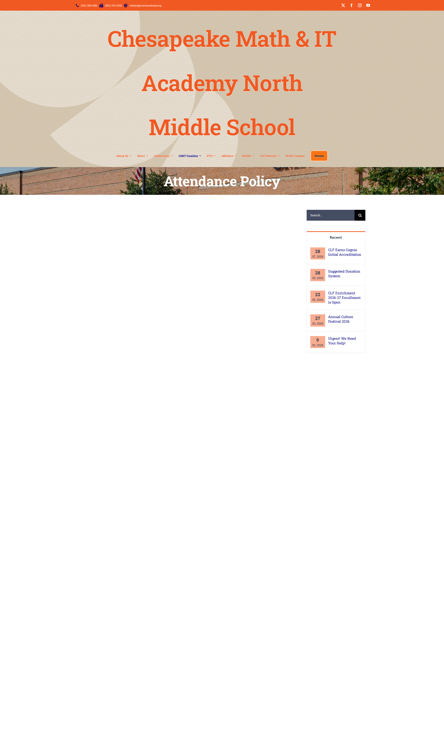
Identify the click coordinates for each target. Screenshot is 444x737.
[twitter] (343, 5)
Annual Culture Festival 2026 (340, 319)
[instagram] (360, 5)
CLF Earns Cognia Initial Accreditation (344, 252)
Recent (336, 237)
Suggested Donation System (344, 273)
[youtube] (368, 5)
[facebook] (351, 5)
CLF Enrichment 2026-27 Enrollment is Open (344, 297)
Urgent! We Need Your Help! (342, 340)
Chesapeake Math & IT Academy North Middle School (222, 82)
